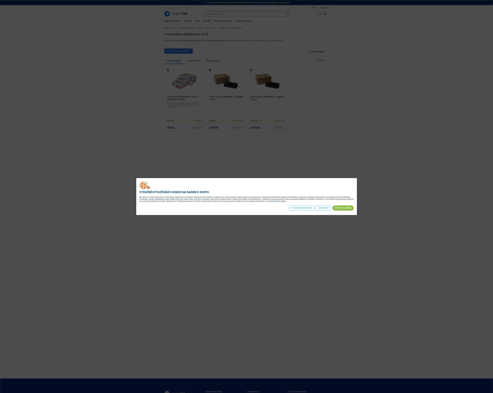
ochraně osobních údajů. (276, 201)
